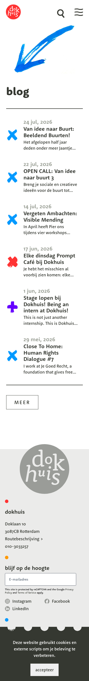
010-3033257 (16, 546)
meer (22, 402)
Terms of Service (27, 592)
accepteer (44, 669)
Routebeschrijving (22, 538)
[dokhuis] (17, 11)
